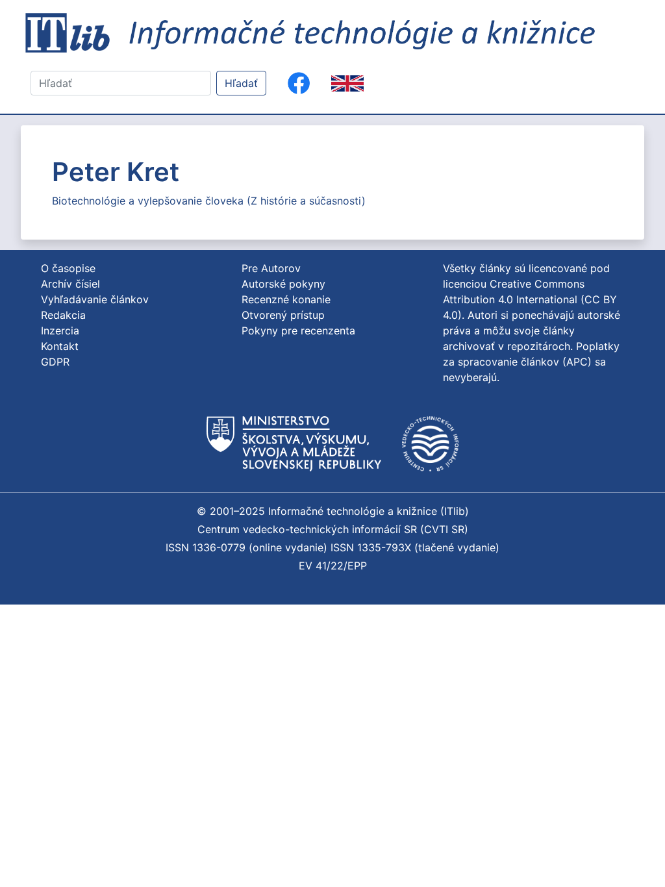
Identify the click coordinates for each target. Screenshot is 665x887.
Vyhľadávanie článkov (95, 299)
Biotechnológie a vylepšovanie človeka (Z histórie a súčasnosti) (209, 200)
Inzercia (60, 330)
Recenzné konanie (286, 299)
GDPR (55, 361)
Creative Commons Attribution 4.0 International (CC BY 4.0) (530, 299)
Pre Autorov (271, 268)
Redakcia (63, 314)
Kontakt (60, 346)
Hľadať (241, 83)
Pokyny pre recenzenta (298, 330)
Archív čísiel (70, 283)
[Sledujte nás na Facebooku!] (299, 83)
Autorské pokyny (283, 283)
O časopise (68, 268)
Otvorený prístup (283, 314)
